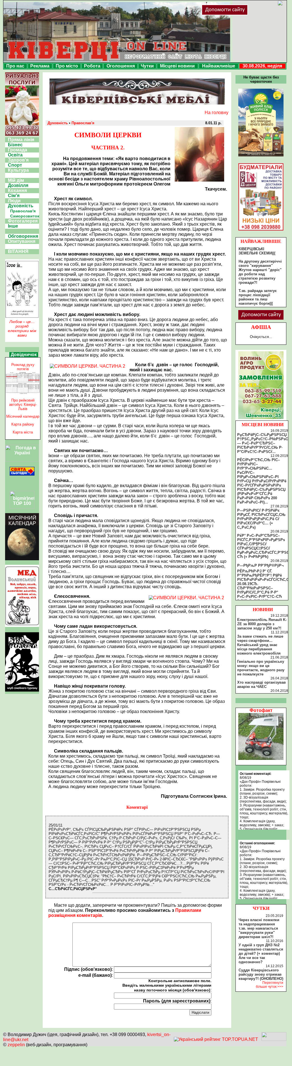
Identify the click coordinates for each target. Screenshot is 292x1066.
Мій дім (16, 180)
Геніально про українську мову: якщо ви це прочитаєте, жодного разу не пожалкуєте (260, 667)
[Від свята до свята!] (22, 474)
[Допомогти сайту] (243, 14)
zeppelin (16, 1044)
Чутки (147, 66)
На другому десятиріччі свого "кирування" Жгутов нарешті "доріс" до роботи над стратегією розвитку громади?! (260, 272)
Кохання (17, 190)
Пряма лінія (21, 139)
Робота (92, 66)
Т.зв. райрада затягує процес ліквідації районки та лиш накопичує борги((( (258, 297)
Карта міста (23, 432)
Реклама (39, 66)
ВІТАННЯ (18, 251)
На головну (216, 112)
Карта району (22, 424)
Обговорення (23, 236)
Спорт (15, 165)
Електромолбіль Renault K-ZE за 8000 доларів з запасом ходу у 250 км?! (262, 624)
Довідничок (24, 354)
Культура (18, 170)
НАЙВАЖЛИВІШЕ (261, 241)
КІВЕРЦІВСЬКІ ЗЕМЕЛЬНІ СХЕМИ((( (257, 251)
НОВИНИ (263, 609)
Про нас (15, 66)
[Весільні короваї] (261, 419)
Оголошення (121, 66)
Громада (17, 149)
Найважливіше (218, 66)
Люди (14, 200)
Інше (13, 226)
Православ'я (23, 211)
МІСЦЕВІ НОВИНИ (263, 424)
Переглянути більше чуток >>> (269, 985)
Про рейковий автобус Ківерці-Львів (23, 404)
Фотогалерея (23, 221)
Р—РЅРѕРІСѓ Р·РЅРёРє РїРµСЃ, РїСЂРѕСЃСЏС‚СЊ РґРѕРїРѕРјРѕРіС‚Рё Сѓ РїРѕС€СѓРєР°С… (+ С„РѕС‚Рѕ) (261, 518)
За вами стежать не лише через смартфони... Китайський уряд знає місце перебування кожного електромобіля (260, 644)
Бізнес (15, 144)
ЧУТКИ (261, 908)
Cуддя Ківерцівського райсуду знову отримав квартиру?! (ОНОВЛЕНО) (261, 974)
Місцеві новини (177, 66)
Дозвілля (18, 185)
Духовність (20, 205)
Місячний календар (22, 416)
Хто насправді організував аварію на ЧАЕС (261, 684)
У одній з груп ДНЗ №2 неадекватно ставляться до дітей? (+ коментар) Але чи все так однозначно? (261, 953)
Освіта (15, 154)
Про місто (67, 66)
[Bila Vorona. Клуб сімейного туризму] (22, 691)
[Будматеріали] (261, 230)
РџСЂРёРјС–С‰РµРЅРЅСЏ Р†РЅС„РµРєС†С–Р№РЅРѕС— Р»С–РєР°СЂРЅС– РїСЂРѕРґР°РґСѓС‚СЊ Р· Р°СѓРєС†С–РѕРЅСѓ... (262, 443)
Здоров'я (18, 160)
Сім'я (14, 195)
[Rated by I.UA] (273, 1039)
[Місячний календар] (22, 558)
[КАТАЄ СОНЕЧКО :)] (261, 758)
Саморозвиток (24, 216)
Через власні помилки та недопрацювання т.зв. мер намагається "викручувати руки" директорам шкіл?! (259, 928)
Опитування (21, 241)
